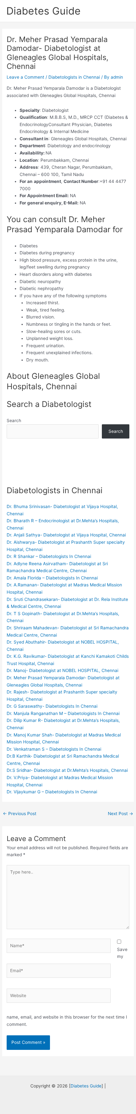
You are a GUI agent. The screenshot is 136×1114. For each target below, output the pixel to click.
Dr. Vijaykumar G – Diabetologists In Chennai (52, 791)
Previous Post (19, 813)
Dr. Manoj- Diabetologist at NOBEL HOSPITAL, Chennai (62, 670)
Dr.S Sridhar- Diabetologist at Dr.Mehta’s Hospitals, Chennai (67, 770)
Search (14, 420)
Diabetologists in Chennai (74, 77)
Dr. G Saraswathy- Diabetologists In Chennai (52, 706)
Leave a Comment (25, 77)
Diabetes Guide (43, 11)
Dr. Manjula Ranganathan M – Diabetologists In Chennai (63, 713)
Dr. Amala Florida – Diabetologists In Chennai (52, 577)
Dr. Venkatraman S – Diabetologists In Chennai (54, 749)
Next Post (120, 813)
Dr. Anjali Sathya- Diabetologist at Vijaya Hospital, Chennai (66, 534)
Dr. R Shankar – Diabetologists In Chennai (49, 556)
